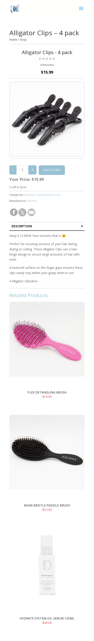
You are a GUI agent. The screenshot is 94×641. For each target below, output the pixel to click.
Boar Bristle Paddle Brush (47, 505)
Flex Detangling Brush (47, 392)
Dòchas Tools (51, 195)
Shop (23, 40)
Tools (38, 195)
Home (13, 40)
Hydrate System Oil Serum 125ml (47, 618)
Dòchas (29, 195)
